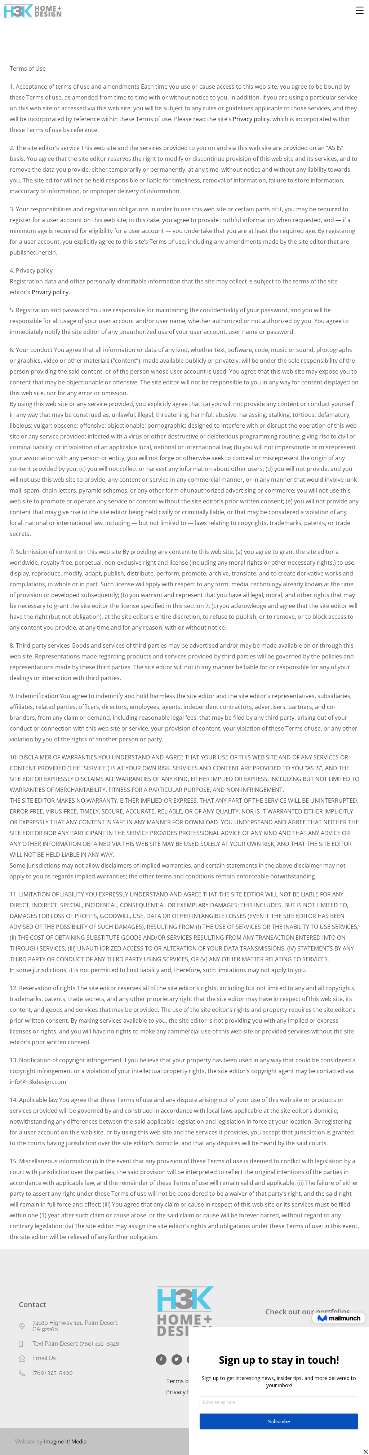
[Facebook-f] (161, 1359)
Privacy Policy (184, 1392)
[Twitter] (177, 1359)
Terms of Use (184, 1381)
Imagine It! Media (65, 1441)
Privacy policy (251, 119)
